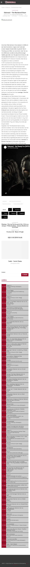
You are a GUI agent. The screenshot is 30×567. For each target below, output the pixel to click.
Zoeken (3, 272)
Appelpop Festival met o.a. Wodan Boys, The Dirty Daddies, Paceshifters (17, 462)
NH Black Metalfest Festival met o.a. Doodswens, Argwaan (16, 379)
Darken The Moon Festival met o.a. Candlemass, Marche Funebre (16, 374)
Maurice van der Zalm (17, 14)
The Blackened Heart (18, 203)
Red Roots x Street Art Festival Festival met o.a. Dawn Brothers (17, 399)
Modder (9, 360)
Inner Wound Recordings (15, 201)
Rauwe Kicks (10, 404)
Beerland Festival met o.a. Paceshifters (17, 504)
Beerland (9, 514)
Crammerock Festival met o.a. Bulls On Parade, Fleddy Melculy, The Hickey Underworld (17, 327)
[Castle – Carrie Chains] (15, 250)
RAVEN (9, 442)
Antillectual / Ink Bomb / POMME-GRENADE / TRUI (16, 409)
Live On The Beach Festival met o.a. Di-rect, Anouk (17, 302)
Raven (8, 451)
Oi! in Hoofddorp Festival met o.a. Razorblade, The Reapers (15, 384)
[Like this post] (10, 209)
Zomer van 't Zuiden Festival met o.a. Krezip (16, 389)
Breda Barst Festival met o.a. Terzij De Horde (17, 334)
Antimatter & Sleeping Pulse (14, 307)
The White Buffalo (11, 415)
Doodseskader (10, 421)
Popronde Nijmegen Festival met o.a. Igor (16, 494)
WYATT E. (9, 311)
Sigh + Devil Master (12, 544)
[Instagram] (24, 2)
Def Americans (11, 534)
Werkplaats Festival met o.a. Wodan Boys (16, 499)
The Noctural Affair (12, 539)
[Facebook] (21, 2)
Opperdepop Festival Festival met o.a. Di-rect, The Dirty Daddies (17, 456)
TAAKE (8, 480)
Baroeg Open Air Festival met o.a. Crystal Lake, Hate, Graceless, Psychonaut (15, 469)
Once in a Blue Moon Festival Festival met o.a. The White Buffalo (16, 344)
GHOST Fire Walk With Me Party (15, 426)
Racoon (9, 475)
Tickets (8, 287)
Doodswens (10, 447)
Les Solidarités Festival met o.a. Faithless (15, 322)
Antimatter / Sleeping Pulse (14, 356)
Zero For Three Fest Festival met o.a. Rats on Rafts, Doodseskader (16, 339)
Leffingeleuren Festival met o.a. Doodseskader (15, 508)
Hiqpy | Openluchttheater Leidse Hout (17, 485)
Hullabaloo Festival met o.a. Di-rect (16, 369)
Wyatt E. (9, 285)
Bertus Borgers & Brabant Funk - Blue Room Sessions (17, 437)
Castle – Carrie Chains (15, 261)
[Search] (28, 2)
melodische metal (7, 203)
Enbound (5, 201)
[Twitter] (22, 2)
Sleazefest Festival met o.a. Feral (16, 394)
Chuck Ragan (10, 290)
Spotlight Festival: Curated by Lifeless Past (17, 350)
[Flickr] (26, 2)
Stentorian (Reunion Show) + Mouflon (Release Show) (16, 529)
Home (3, 7)
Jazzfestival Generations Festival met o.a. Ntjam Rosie (17, 489)
